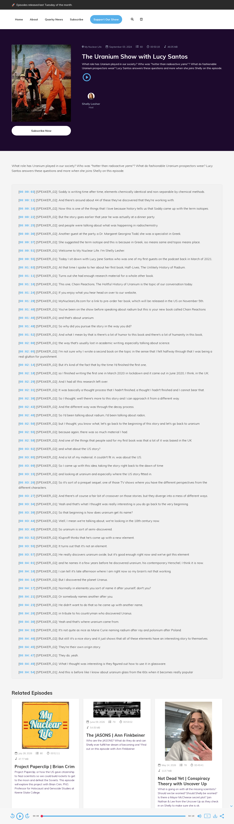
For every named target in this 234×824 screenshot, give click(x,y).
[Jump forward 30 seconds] (27, 816)
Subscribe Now (41, 130)
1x (207, 816)
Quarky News (54, 19)
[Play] (20, 816)
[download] (215, 816)
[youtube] (141, 19)
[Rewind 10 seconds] (12, 816)
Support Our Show (106, 19)
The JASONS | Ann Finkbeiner (115, 735)
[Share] (221, 815)
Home (19, 19)
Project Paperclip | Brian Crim (45, 766)
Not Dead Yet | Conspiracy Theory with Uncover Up (184, 781)
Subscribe (76, 19)
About (34, 19)
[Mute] (199, 816)
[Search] (132, 19)
